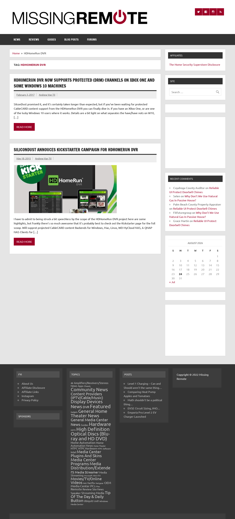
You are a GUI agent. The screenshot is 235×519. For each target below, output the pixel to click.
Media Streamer (87, 472)
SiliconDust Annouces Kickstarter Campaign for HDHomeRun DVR (76, 150)
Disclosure (214, 64)
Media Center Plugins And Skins (86, 453)
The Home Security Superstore (188, 64)
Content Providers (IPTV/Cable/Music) (87, 396)
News (17, 39)
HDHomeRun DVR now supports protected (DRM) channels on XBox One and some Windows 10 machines (84, 83)
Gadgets (74, 412)
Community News (89, 389)
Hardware (100, 424)
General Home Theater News (89, 413)
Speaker (76, 493)
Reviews (34, 39)
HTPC (74, 448)
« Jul (172, 282)
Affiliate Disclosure (33, 387)
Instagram (28, 396)
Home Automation (83, 442)
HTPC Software (104, 448)
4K (72, 383)
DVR (86, 407)
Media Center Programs (83, 461)
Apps (80, 385)
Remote (76, 489)
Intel (73, 452)
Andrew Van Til (47, 94)
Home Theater (100, 445)
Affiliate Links (30, 391)
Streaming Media (92, 493)
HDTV (73, 430)
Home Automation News (87, 444)
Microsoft (88, 475)
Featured (100, 406)
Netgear (100, 483)
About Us (27, 383)
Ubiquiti (88, 501)
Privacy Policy (30, 400)
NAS (85, 483)
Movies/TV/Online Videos (86, 480)
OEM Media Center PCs (91, 484)
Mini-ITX (97, 475)
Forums (92, 39)
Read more (24, 127)
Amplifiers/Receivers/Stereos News (89, 384)
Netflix (91, 482)
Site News (98, 489)
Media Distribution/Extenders (90, 467)
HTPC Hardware (87, 448)
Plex (98, 486)
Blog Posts (71, 39)
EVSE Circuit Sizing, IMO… (144, 408)
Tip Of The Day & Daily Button (91, 496)
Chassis (87, 386)
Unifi (96, 501)
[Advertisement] (195, 142)
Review (87, 489)
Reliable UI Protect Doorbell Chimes (195, 208)
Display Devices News (87, 404)
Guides (51, 39)
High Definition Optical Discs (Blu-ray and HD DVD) (90, 433)
